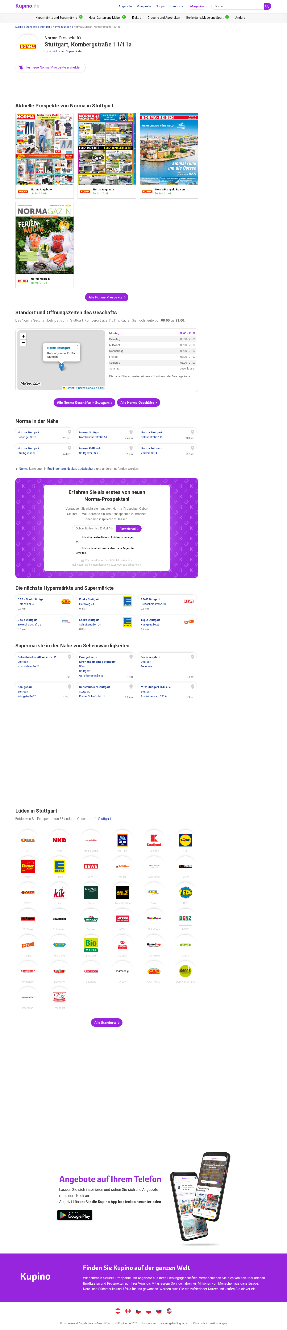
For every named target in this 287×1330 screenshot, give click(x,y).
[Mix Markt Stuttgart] (59, 946)
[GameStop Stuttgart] (154, 946)
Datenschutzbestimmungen (210, 1323)
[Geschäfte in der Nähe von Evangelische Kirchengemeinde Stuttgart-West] (105, 666)
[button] (50, 67)
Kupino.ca (128, 1311)
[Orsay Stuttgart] (122, 972)
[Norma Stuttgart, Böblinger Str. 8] (44, 435)
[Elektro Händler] (136, 17)
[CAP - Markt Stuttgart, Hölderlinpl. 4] (44, 604)
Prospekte (144, 6)
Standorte (176, 6)
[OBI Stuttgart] (28, 841)
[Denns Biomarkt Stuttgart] (185, 972)
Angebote (125, 6)
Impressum (149, 1323)
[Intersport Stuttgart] (28, 998)
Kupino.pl (149, 1311)
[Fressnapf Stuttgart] (59, 998)
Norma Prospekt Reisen (169, 155)
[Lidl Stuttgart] (185, 841)
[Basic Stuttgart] (154, 893)
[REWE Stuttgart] (91, 867)
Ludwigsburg (86, 469)
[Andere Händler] (240, 17)
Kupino (19, 26)
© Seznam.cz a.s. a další (90, 387)
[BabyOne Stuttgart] (59, 972)
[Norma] (28, 47)
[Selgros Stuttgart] (122, 946)
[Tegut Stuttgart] (28, 946)
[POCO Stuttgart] (28, 893)
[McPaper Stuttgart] (28, 920)
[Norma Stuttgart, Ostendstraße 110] (167, 435)
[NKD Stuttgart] (59, 841)
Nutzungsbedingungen (174, 1323)
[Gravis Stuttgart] (185, 946)
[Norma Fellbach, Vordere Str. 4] (167, 451)
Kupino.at (118, 1311)
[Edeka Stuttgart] (59, 867)
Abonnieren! (128, 528)
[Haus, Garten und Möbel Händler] (107, 17)
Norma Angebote (45, 155)
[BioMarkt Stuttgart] (91, 946)
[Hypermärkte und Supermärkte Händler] (59, 17)
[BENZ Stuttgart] (185, 920)
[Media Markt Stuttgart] (91, 841)
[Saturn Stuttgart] (185, 867)
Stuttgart (45, 26)
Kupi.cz (138, 1311)
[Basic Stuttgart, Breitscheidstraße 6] (44, 625)
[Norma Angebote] (24, 191)
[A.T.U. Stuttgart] (122, 920)
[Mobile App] (74, 1215)
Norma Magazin (45, 245)
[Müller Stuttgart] (122, 867)
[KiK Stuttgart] (59, 893)
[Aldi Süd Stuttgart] (122, 841)
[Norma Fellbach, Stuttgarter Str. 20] (105, 451)
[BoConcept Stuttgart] (59, 920)
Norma (23, 469)
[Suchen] (267, 6)
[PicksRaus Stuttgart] (154, 920)
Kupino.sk (159, 1311)
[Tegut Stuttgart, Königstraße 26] (167, 625)
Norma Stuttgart (62, 26)
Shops (160, 6)
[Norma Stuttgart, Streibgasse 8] (44, 451)
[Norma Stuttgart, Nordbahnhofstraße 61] (105, 435)
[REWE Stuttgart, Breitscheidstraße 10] (167, 604)
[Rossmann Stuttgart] (154, 867)
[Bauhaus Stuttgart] (91, 972)
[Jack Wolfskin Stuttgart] (122, 893)
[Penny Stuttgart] (28, 867)
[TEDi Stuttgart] (185, 893)
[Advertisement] (106, 86)
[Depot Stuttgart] (91, 893)
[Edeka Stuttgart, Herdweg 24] (105, 604)
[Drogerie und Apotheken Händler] (164, 17)
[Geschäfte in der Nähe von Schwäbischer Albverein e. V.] (44, 666)
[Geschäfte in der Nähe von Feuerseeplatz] (167, 666)
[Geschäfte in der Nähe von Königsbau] (44, 692)
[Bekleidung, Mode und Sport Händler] (207, 17)
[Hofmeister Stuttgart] (28, 972)
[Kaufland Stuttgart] (154, 841)
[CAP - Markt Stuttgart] (154, 972)
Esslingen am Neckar (61, 469)
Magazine (197, 6)
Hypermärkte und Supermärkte (63, 51)
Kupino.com (169, 1311)
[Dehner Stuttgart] (91, 920)
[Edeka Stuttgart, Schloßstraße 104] (105, 625)
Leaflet (69, 387)
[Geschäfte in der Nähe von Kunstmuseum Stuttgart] (105, 692)
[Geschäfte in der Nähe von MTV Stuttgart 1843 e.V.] (167, 692)
